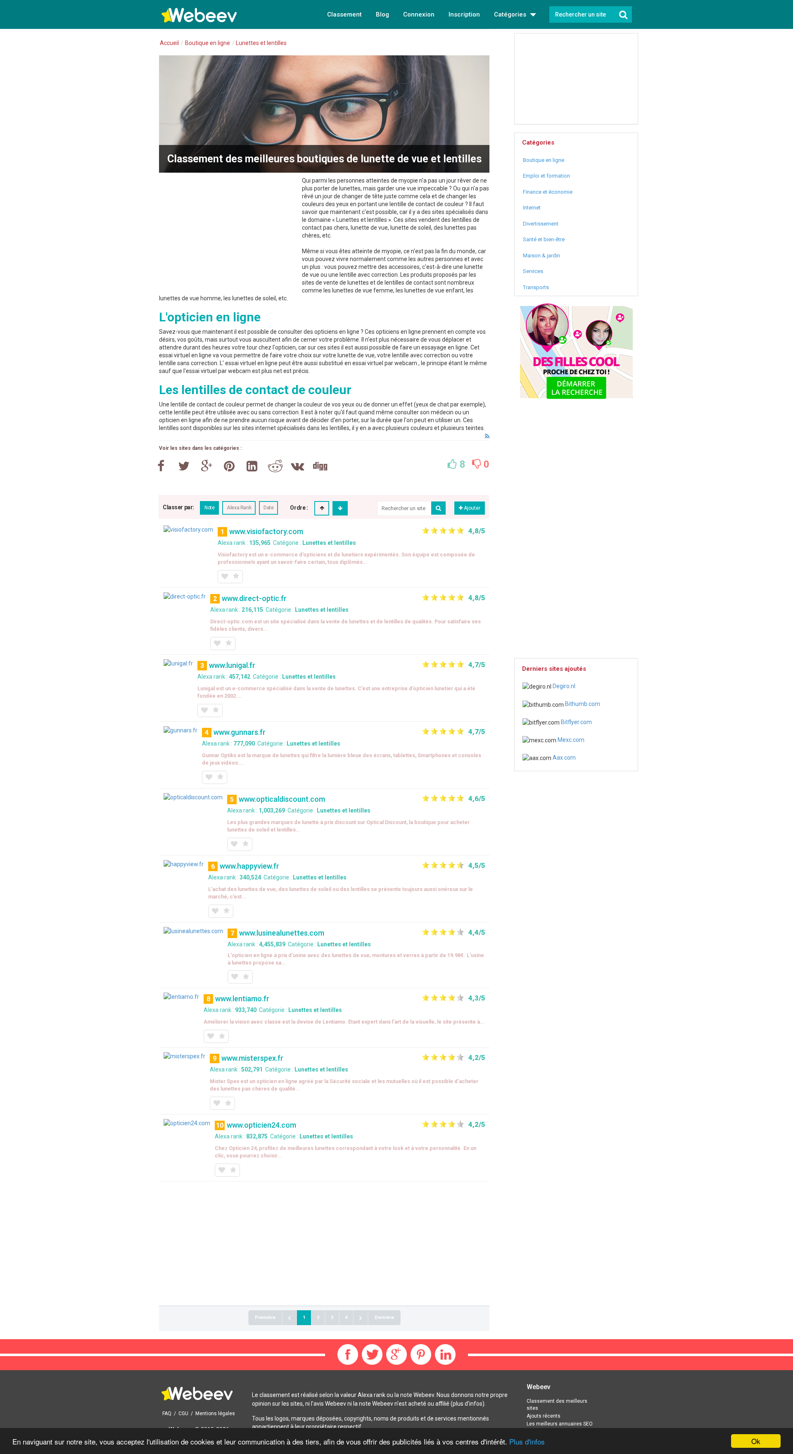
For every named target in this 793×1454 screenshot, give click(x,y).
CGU (183, 1413)
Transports (536, 287)
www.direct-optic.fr (254, 598)
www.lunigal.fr (232, 665)
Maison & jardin (541, 255)
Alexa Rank (239, 508)
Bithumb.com (582, 704)
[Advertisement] (228, 234)
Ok (755, 1441)
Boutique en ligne (543, 160)
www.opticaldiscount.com (282, 799)
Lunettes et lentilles (329, 542)
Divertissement (540, 224)
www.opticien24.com (261, 1125)
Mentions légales (215, 1413)
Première (265, 1317)
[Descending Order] (340, 508)
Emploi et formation (546, 176)
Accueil (169, 43)
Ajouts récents (543, 1416)
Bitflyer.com (576, 722)
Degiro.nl (563, 686)
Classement (344, 14)
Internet (532, 207)
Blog (382, 14)
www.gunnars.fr (240, 732)
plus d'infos (467, 1403)
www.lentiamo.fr (242, 998)
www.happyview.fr (249, 866)
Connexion (418, 14)
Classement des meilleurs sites (557, 1404)
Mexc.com (570, 740)
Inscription (464, 14)
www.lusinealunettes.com (281, 933)
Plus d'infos (527, 1441)
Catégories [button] (511, 14)
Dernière (384, 1317)
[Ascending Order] (322, 508)
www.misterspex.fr (252, 1058)
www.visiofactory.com (266, 531)
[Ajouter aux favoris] (224, 576)
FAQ (166, 1413)
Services (533, 271)
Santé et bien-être (544, 239)
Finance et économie (547, 192)
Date (268, 508)
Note (209, 508)
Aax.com (563, 757)
